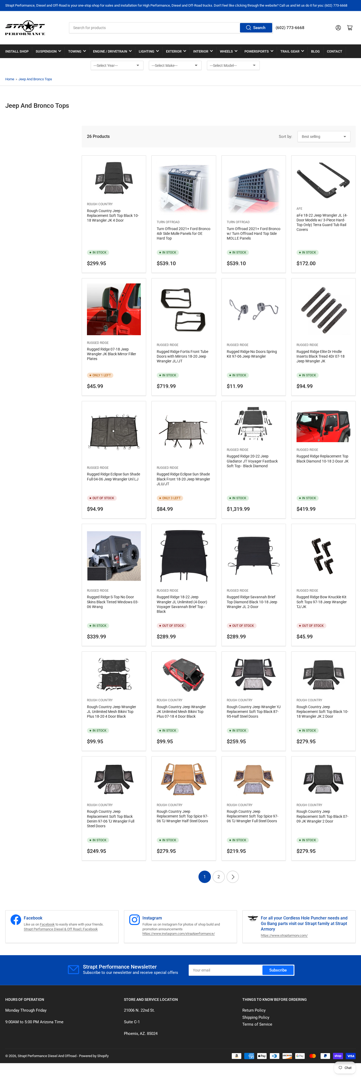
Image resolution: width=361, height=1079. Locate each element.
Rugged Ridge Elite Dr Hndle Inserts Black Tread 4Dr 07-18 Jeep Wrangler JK (321, 356)
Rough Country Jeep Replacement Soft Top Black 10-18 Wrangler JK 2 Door (322, 711)
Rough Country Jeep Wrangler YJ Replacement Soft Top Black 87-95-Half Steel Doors (254, 711)
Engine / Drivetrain (110, 51)
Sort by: (285, 136)
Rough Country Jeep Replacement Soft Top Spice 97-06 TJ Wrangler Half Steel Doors (182, 816)
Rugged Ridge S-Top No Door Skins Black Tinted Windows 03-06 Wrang (112, 602)
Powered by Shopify (94, 1056)
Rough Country (100, 204)
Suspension (46, 51)
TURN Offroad (168, 222)
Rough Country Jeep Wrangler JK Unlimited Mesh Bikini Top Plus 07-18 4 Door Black (181, 711)
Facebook (47, 924)
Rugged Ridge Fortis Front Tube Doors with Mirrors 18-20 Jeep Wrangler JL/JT (182, 356)
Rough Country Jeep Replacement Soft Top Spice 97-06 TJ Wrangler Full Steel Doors (252, 816)
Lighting (146, 51)
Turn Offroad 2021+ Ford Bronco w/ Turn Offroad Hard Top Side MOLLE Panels (253, 233)
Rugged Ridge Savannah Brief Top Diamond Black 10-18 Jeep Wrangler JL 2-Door (252, 602)
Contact (334, 51)
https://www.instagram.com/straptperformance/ (178, 934)
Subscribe (278, 970)
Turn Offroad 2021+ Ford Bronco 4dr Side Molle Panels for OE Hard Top (183, 233)
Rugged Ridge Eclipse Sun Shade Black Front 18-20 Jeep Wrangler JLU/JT (183, 479)
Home (9, 79)
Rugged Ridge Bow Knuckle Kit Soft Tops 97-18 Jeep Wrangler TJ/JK (322, 602)
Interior (200, 51)
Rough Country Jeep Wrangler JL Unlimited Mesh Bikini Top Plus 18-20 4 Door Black (111, 711)
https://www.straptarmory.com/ (284, 935)
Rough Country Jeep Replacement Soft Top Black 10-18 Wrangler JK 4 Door (113, 215)
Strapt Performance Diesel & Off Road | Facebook (61, 929)
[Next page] (232, 876)
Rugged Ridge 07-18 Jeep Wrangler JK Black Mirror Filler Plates (111, 354)
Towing (74, 51)
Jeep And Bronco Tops (35, 79)
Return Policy (254, 1010)
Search (259, 27)
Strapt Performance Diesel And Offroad (47, 1056)
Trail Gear (289, 51)
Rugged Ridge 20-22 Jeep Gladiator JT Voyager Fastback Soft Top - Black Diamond (252, 461)
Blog (315, 51)
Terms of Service (257, 1024)
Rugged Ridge (98, 343)
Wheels (226, 51)
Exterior (174, 51)
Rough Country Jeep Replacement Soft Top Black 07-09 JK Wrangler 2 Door (322, 816)
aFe (299, 209)
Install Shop (17, 51)
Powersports (256, 51)
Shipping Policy (255, 1017)
